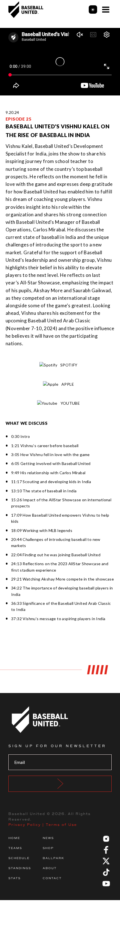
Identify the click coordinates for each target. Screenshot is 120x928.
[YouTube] (106, 883)
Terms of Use (61, 825)
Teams (15, 848)
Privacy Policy (24, 825)
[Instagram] (106, 838)
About (50, 868)
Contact (52, 878)
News (48, 838)
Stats (14, 878)
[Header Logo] (25, 9)
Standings (19, 868)
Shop (48, 848)
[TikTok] (106, 872)
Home (14, 838)
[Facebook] (106, 849)
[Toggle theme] (93, 9)
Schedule (19, 858)
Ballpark (53, 858)
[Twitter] (106, 861)
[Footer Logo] (60, 719)
